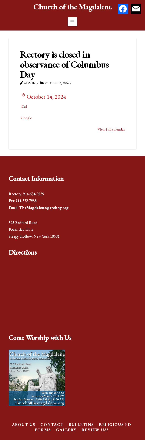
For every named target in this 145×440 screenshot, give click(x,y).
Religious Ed (115, 424)
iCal (24, 106)
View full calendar (111, 129)
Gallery (66, 429)
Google (26, 117)
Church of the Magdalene (72, 7)
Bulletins (81, 424)
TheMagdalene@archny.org (44, 207)
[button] (72, 21)
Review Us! (95, 429)
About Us (23, 424)
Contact (52, 424)
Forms (43, 429)
